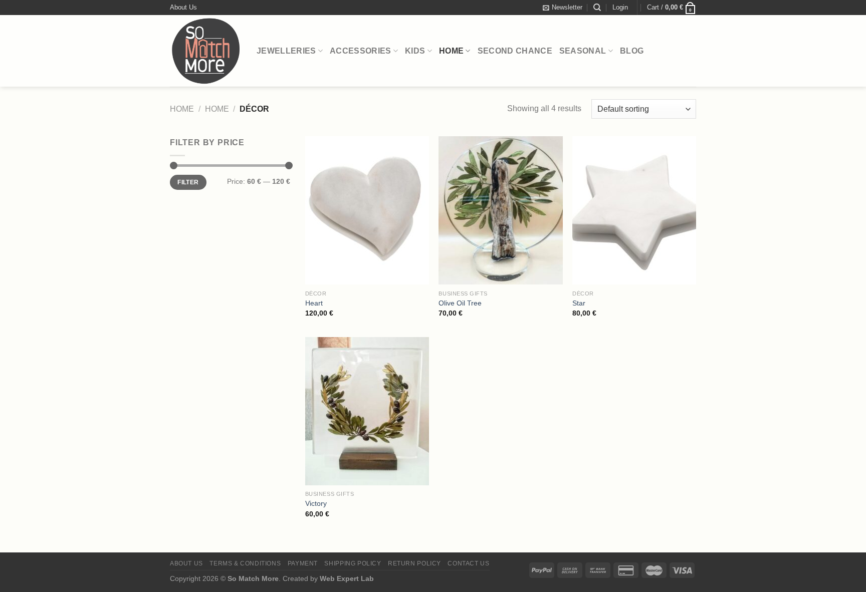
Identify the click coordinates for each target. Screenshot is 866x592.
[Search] (597, 8)
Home (451, 51)
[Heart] (367, 210)
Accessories (360, 51)
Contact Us (468, 563)
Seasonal (582, 51)
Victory (316, 503)
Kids (415, 51)
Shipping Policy (352, 563)
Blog (631, 51)
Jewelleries (286, 51)
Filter (187, 182)
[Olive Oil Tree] (500, 210)
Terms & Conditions (245, 563)
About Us (183, 7)
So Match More (253, 578)
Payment (303, 563)
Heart (314, 303)
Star (578, 303)
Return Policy (414, 563)
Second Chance (515, 51)
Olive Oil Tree (460, 303)
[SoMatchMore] (206, 51)
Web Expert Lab (347, 578)
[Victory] (367, 411)
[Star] (634, 210)
